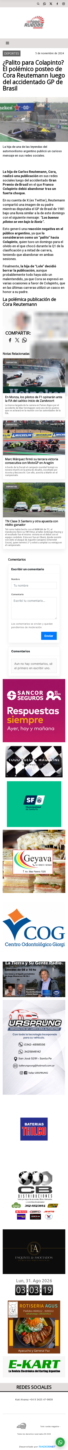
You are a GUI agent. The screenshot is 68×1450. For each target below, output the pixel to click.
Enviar (48, 636)
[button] (38, 4)
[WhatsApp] (44, 4)
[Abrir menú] (7, 43)
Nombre (15, 579)
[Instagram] (63, 4)
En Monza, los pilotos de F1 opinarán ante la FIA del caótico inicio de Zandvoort (33, 399)
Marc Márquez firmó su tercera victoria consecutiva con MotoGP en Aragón (31, 461)
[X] (51, 4)
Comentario (17, 594)
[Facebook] (57, 4)
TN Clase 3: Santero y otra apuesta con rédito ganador (31, 523)
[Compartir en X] (17, 340)
